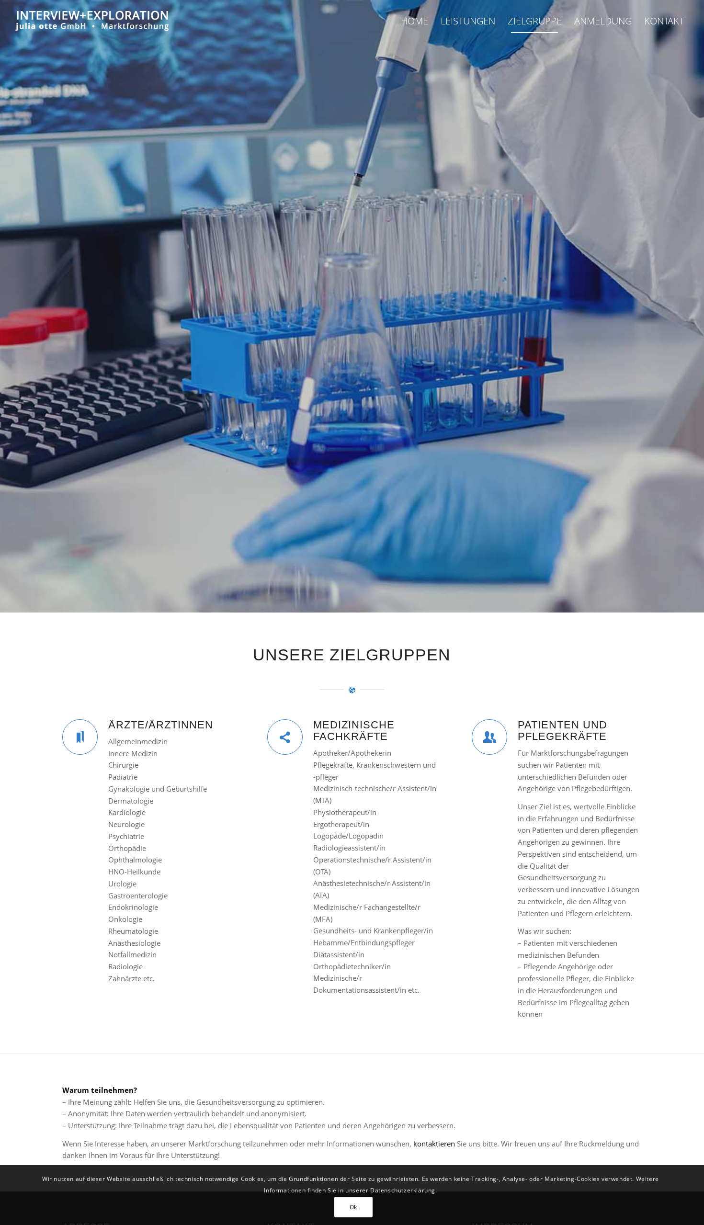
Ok (353, 1206)
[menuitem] (414, 21)
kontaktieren (434, 1143)
